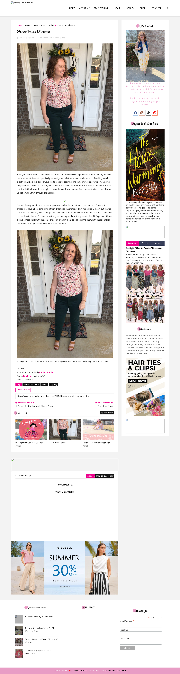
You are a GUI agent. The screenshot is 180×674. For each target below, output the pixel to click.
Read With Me (101, 8)
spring (51, 25)
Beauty (130, 8)
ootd (43, 25)
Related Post (21, 413)
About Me (84, 8)
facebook (108, 476)
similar (42, 372)
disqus (99, 476)
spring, (62, 37)
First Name (125, 630)
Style (117, 8)
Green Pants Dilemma (57, 442)
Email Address (127, 621)
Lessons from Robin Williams (39, 616)
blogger (90, 476)
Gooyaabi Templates (115, 670)
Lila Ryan (27, 376)
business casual (31, 25)
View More (108, 412)
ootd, (57, 37)
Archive (158, 243)
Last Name (124, 638)
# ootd (44, 384)
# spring (53, 384)
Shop (142, 8)
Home (72, 8)
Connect (156, 8)
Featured (132, 243)
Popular (145, 243)
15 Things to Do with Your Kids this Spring (29, 444)
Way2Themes (80, 670)
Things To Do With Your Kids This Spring (96, 444)
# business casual (31, 384)
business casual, (47, 37)
